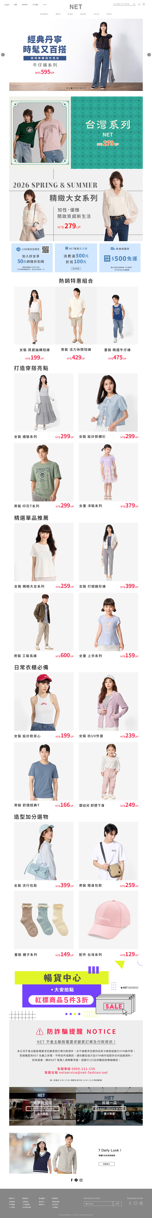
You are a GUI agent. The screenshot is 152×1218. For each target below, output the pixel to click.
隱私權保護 (55, 1202)
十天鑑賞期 (26, 1204)
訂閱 (117, 1204)
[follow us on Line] (140, 1203)
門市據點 (35, 4)
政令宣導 (55, 1204)
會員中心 (42, 1202)
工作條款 (55, 1207)
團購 (15, 4)
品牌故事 (12, 1202)
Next (149, 55)
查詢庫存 (25, 4)
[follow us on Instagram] (135, 1203)
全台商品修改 (26, 1207)
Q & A (45, 4)
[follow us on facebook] (129, 1203)
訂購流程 (25, 1202)
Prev (3, 55)
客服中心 (42, 1204)
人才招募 (12, 1207)
